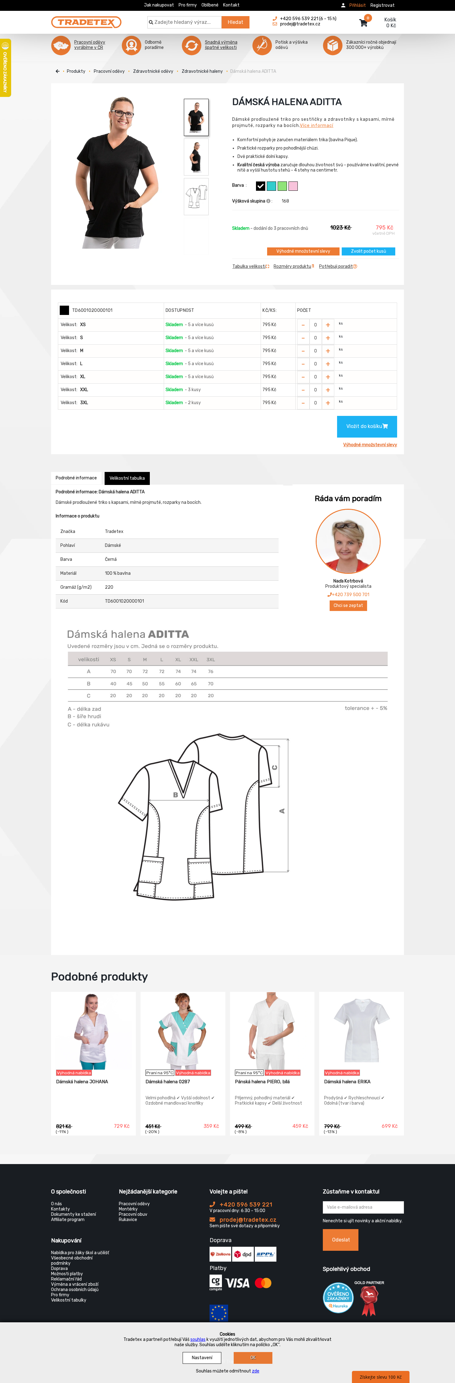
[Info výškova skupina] (268, 201)
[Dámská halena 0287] (183, 1031)
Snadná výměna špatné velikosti (221, 45)
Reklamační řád (66, 1279)
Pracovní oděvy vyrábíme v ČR (89, 45)
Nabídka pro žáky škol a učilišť (80, 1252)
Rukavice (128, 1219)
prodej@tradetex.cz (247, 1219)
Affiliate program (67, 1219)
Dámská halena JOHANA (82, 1081)
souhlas (198, 1339)
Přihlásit (357, 5)
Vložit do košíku (364, 426)
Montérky (128, 1209)
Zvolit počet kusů (368, 251)
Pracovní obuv (133, 1214)
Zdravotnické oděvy (153, 71)
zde (255, 1371)
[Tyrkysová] (271, 186)
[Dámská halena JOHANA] (93, 1031)
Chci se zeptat (348, 605)
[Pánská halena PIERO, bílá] (272, 1031)
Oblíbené (210, 5)
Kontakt (231, 5)
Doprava (59, 1268)
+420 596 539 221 (245, 1204)
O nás (56, 1203)
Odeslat (341, 1240)
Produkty (76, 71)
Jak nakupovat (159, 5)
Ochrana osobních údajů (74, 1289)
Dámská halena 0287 (167, 1081)
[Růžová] (293, 186)
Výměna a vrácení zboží (74, 1284)
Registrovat (382, 5)
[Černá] (260, 186)
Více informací (316, 125)
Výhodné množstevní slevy (303, 251)
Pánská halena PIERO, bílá (262, 1081)
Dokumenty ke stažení (73, 1214)
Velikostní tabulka (127, 478)
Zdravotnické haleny (202, 71)
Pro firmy (188, 5)
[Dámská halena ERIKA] (361, 1031)
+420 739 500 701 (350, 594)
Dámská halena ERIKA (347, 1081)
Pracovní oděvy (109, 71)
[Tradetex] (86, 19)
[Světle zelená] (282, 186)
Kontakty (60, 1209)
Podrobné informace (76, 478)
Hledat (235, 22)
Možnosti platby (67, 1273)
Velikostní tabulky (68, 1300)
